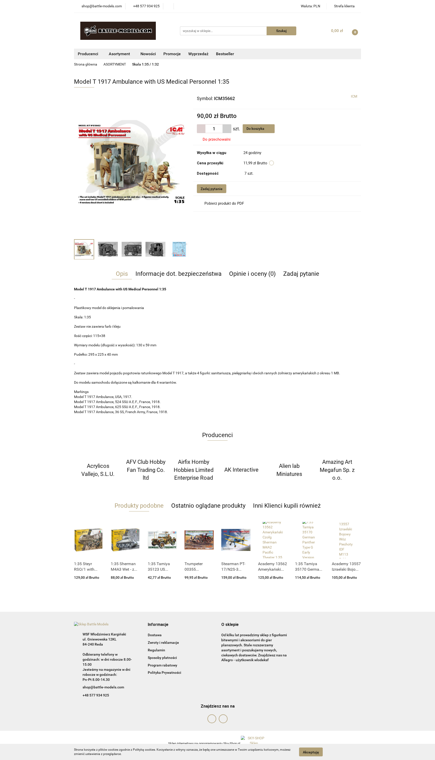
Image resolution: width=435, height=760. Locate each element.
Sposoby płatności (162, 658)
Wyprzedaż (198, 53)
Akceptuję (311, 752)
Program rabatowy (162, 665)
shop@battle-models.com (103, 687)
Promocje (172, 53)
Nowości (148, 53)
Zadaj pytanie (212, 189)
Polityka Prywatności (164, 673)
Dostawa (155, 635)
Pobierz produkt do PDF (224, 203)
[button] (158, 624)
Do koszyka (255, 129)
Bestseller (225, 53)
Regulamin (156, 650)
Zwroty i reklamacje (163, 643)
